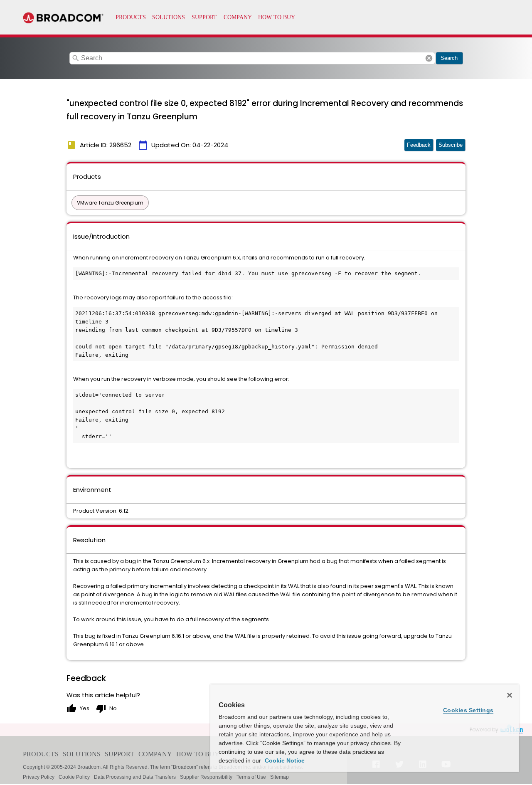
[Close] (509, 695)
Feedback (419, 145)
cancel (429, 58)
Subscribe (450, 145)
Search (449, 58)
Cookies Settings (468, 710)
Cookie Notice (284, 760)
